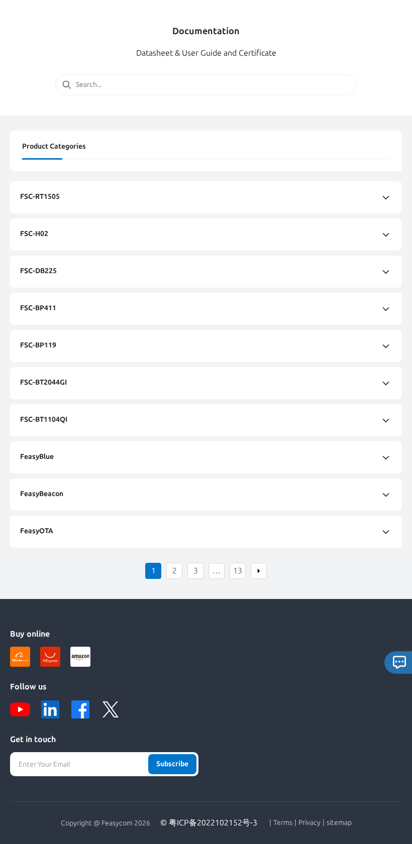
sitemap (339, 822)
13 (237, 570)
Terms (282, 822)
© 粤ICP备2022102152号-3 (208, 822)
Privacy (309, 822)
